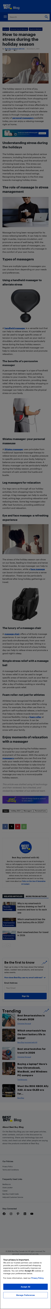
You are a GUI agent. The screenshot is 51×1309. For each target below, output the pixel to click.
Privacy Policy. (37, 1278)
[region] (25, 1282)
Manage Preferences (25, 1295)
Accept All (25, 1287)
